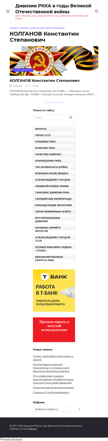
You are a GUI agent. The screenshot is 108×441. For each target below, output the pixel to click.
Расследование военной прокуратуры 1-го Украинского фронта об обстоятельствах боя (51, 368)
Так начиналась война (51, 167)
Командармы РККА (48, 160)
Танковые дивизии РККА (52, 192)
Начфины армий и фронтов (48, 229)
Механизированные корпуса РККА (49, 259)
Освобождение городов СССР (52, 239)
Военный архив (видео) (51, 173)
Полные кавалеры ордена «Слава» (53, 249)
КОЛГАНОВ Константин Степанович (45, 80)
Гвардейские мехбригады (53, 199)
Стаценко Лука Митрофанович (51, 392)
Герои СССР (43, 135)
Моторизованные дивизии (47, 220)
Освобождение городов (52, 179)
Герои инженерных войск (53, 211)
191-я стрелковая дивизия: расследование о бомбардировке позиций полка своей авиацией (53, 379)
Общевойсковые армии (52, 186)
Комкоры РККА (45, 148)
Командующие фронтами (53, 205)
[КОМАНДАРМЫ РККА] (54, 74)
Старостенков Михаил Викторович (53, 387)
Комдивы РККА (45, 141)
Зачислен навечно (48, 154)
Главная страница (19, 28)
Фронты (40, 129)
